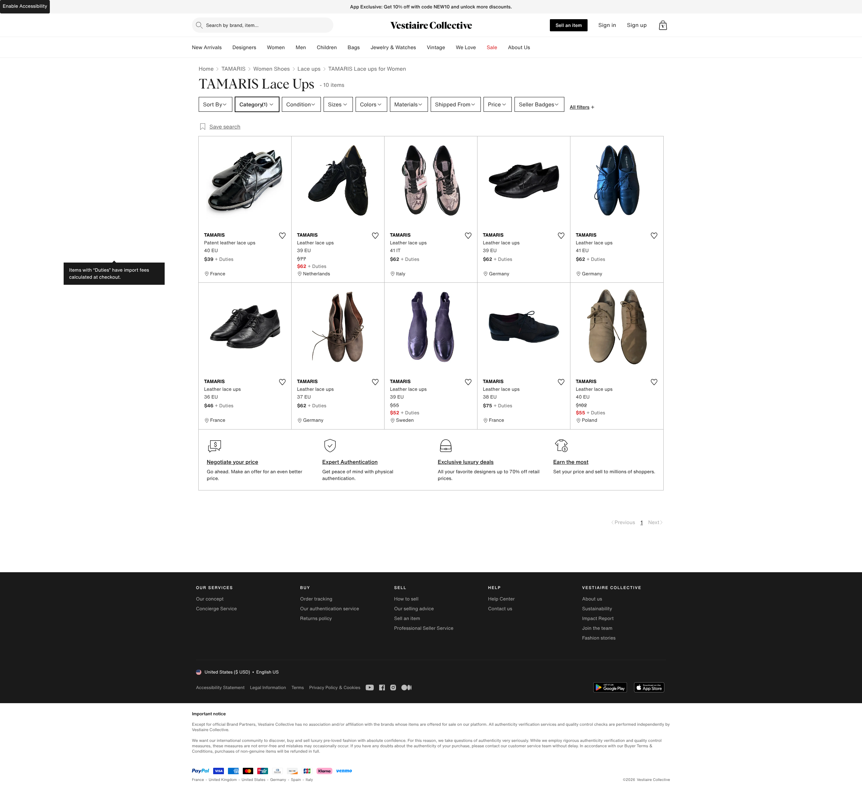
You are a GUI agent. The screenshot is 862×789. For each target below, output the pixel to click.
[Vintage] (450, 47)
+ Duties (224, 259)
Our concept (210, 599)
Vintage (436, 47)
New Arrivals (207, 47)
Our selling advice (414, 608)
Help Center (501, 599)
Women (276, 47)
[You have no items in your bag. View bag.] (663, 25)
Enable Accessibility (25, 6)
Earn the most (571, 462)
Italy (309, 779)
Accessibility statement (220, 687)
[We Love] (481, 47)
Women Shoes (271, 69)
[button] (663, 25)
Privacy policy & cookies (334, 687)
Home (206, 69)
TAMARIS (233, 69)
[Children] (342, 47)
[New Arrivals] (227, 47)
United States (254, 779)
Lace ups (309, 69)
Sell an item (569, 25)
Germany (278, 779)
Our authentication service (329, 608)
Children (327, 47)
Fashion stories (599, 638)
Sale (492, 47)
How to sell (406, 599)
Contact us (500, 608)
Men (301, 47)
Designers (244, 47)
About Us (519, 47)
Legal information (268, 687)
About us (592, 599)
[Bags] (365, 47)
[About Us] (535, 47)
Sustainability (597, 608)
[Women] (290, 47)
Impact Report (598, 618)
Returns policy (316, 618)
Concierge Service (216, 608)
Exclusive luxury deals (466, 462)
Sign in (607, 25)
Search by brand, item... (232, 25)
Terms (297, 687)
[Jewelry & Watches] (421, 47)
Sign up (637, 25)
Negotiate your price (232, 462)
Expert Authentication (350, 462)
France (198, 779)
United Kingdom (223, 779)
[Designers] (261, 47)
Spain (296, 779)
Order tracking (316, 599)
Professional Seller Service (423, 628)
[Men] (311, 47)
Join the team (597, 628)
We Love (466, 47)
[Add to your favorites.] (282, 236)
